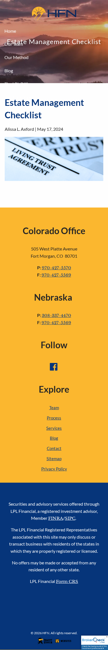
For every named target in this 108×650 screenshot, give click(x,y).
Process (54, 417)
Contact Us (15, 110)
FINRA (55, 518)
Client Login (15, 123)
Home (10, 31)
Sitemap (54, 458)
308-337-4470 (56, 315)
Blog (8, 70)
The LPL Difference (22, 83)
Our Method (16, 57)
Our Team (13, 44)
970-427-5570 (56, 267)
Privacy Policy (54, 468)
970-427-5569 (56, 275)
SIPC (70, 518)
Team (54, 407)
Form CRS (67, 581)
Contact (54, 448)
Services (54, 428)
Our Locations (18, 97)
